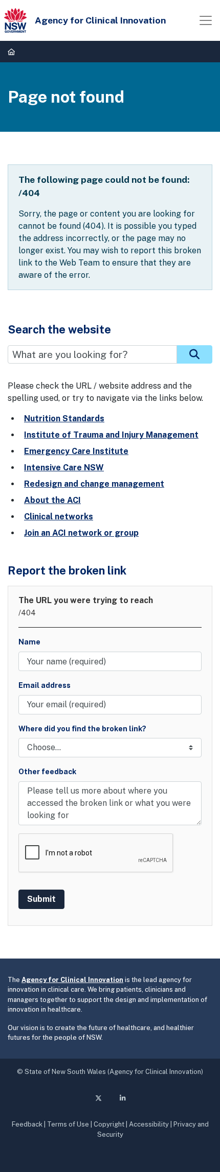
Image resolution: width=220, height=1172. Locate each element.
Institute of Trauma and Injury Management (111, 435)
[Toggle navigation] (205, 20)
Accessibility (149, 1124)
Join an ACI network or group (81, 533)
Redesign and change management (94, 484)
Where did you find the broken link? (82, 728)
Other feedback (47, 771)
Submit (41, 899)
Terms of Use (68, 1124)
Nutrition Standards (64, 418)
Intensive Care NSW (64, 467)
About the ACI (52, 500)
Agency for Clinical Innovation (72, 980)
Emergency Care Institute (76, 451)
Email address (44, 685)
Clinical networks (58, 516)
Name (29, 641)
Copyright (109, 1124)
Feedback (27, 1124)
